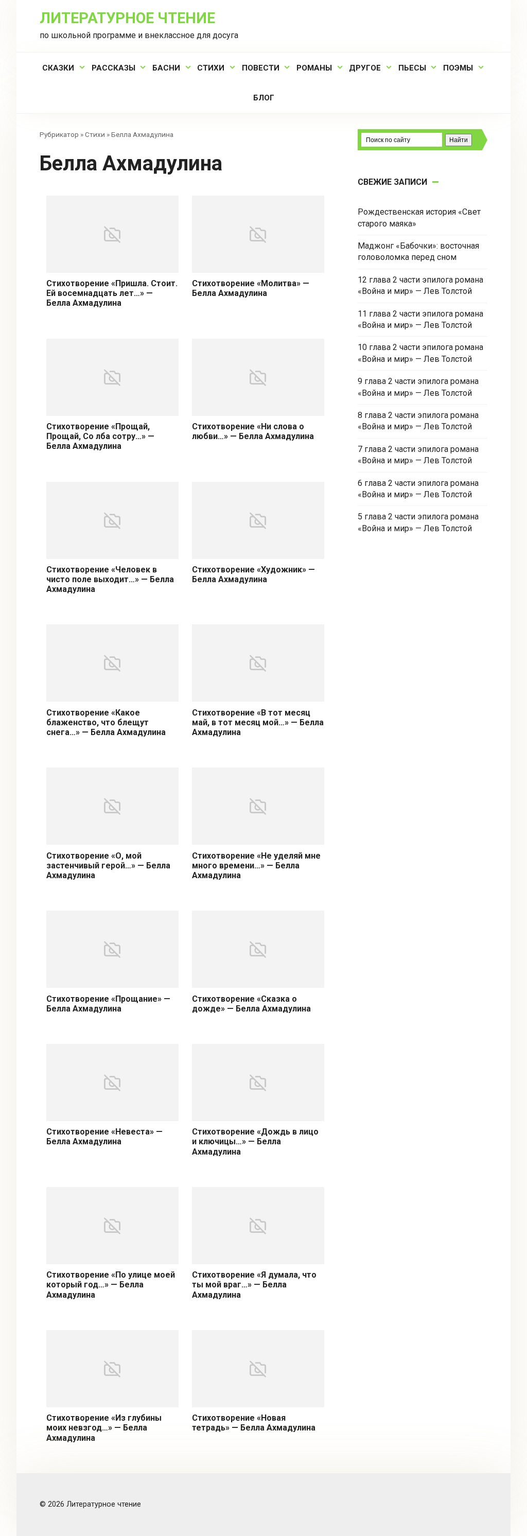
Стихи (210, 68)
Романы (314, 68)
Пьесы (412, 68)
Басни (166, 68)
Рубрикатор (59, 134)
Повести (260, 68)
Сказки (58, 68)
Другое (365, 68)
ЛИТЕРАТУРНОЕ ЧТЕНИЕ (127, 18)
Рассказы (113, 68)
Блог (263, 97)
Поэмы (458, 68)
